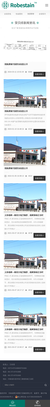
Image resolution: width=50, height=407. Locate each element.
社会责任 (19, 14)
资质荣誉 (30, 14)
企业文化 (7, 14)
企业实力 (42, 14)
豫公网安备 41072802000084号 (30, 397)
